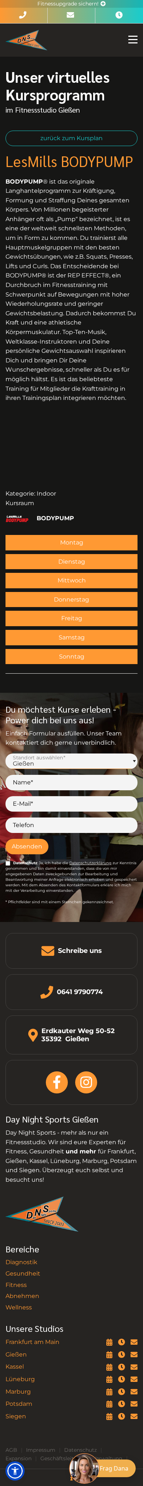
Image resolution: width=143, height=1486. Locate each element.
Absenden (27, 846)
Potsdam (19, 1403)
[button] (15, 1471)
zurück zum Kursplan (71, 138)
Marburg (18, 1391)
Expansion (19, 1458)
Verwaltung (107, 1458)
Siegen (16, 1416)
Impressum (40, 1450)
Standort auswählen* (39, 757)
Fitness (16, 1284)
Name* (23, 782)
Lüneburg (20, 1379)
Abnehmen (22, 1295)
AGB (11, 1450)
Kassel (15, 1366)
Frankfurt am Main (32, 1341)
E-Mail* (23, 803)
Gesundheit (23, 1273)
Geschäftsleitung (62, 1458)
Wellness (19, 1307)
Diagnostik (21, 1262)
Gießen (16, 1354)
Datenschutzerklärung (90, 863)
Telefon (23, 825)
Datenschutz (80, 1450)
